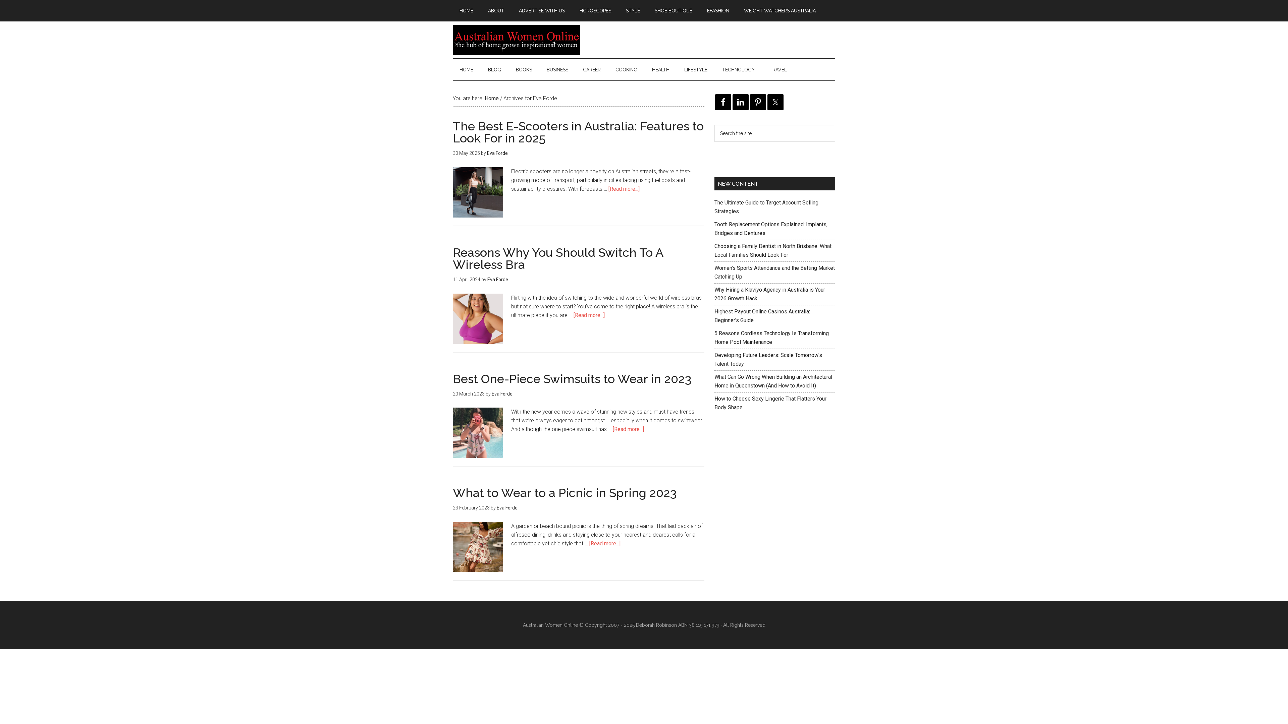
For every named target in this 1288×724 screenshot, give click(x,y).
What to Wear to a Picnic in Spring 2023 (565, 493)
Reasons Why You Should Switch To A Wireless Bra (558, 258)
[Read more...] (624, 189)
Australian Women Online (516, 40)
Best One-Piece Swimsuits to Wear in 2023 (572, 379)
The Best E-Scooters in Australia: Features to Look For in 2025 (578, 132)
